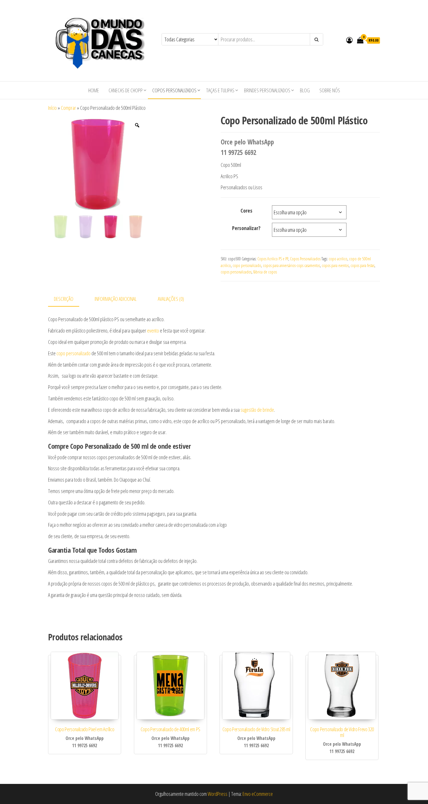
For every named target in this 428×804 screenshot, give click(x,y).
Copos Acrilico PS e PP (272, 258)
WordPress (217, 793)
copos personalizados (236, 272)
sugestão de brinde (257, 409)
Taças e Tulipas (220, 90)
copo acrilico (338, 258)
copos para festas (362, 265)
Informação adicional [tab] (116, 298)
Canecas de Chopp (126, 90)
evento (153, 330)
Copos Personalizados (174, 90)
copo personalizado (247, 265)
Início (52, 107)
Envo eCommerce (258, 793)
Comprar (68, 107)
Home (93, 90)
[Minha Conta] (349, 40)
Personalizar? (246, 228)
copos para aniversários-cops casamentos (291, 265)
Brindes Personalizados (267, 90)
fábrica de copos (265, 272)
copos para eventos (335, 265)
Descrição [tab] (63, 298)
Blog (305, 90)
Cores (246, 210)
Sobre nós (329, 90)
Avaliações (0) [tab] (171, 298)
